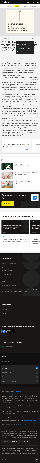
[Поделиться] (34, 38)
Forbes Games (11, 6)
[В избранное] (37, 38)
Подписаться (8, 203)
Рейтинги (24, 6)
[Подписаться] (37, 361)
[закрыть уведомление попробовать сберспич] (31, 43)
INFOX (25, 441)
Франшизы (32, 6)
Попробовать (21, 52)
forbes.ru (18, 391)
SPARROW (14, 441)
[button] (37, 2)
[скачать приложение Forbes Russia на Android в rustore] (8, 331)
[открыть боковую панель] (33, 2)
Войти (28, 2)
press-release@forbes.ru (29, 420)
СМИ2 (4, 441)
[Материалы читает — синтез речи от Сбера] (31, 38)
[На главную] (5, 2)
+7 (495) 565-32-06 (22, 424)
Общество (5, 237)
